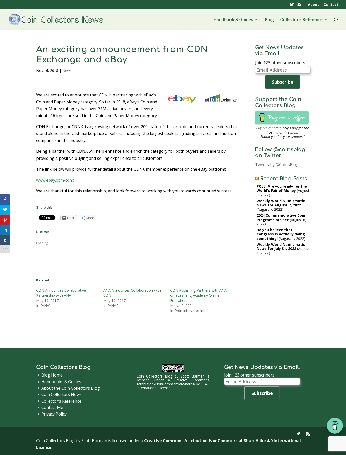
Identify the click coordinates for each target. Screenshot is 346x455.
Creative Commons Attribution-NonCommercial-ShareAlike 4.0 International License (173, 384)
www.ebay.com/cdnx (55, 180)
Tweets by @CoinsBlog (277, 164)
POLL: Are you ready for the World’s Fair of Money (282, 188)
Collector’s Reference (301, 20)
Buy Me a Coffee (268, 128)
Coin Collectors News (61, 394)
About (313, 5)
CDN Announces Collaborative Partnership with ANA (61, 293)
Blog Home (52, 375)
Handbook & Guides (233, 20)
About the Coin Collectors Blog (70, 388)
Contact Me (52, 407)
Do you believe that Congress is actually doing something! (281, 234)
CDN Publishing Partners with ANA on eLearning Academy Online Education (198, 295)
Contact (331, 5)
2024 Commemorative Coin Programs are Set (281, 217)
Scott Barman (193, 376)
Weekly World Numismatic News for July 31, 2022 (281, 246)
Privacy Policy (54, 414)
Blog (269, 20)
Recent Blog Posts (283, 179)
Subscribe (282, 82)
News (67, 70)
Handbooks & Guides (61, 381)
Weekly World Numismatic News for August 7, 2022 (281, 202)
